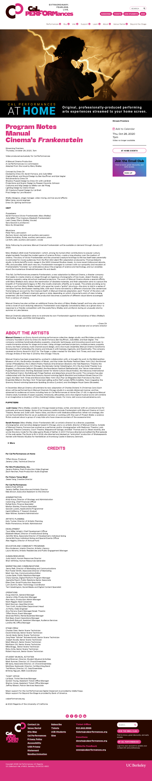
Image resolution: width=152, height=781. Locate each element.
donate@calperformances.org (91, 740)
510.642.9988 (83, 728)
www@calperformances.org (91, 749)
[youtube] (80, 716)
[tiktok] (76, 716)
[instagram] (67, 716)
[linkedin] (84, 716)
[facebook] (71, 716)
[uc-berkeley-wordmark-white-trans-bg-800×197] (136, 764)
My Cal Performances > (129, 742)
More (12, 443)
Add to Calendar (125, 128)
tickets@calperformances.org (91, 731)
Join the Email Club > (128, 731)
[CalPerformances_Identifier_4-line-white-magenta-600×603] (16, 723)
